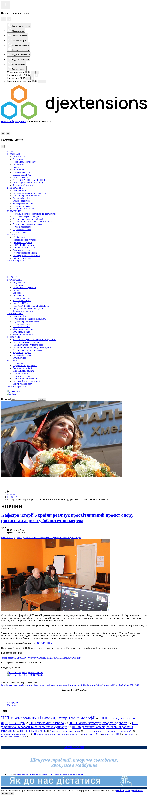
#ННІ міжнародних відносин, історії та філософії (25, 537)
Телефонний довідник (24, 185)
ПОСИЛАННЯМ (44, 643)
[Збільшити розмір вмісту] (37, 72)
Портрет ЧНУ (19, 190)
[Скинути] (3, 19)
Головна (11, 494)
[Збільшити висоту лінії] (32, 78)
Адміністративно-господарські (28, 224)
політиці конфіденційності (129, 790)
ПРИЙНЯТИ (7, 793)
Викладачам (19, 164)
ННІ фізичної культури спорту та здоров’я (108, 730)
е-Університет (19, 237)
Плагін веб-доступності (13, 121)
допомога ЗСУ (90, 734)
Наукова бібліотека (22, 229)
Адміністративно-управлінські (28, 219)
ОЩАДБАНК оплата (23, 245)
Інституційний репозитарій (26, 255)
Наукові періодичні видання (26, 195)
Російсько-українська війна (64, 730)
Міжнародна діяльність (24, 203)
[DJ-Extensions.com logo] (74, 118)
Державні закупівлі (22, 242)
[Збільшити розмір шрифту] (36, 75)
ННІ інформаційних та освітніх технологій (55, 734)
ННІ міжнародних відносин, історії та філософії (48, 717)
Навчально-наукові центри (26, 216)
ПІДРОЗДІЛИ (14, 211)
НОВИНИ (12, 151)
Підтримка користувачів (25, 240)
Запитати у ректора (16, 260)
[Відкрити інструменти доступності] (5, 5)
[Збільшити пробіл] (44, 81)
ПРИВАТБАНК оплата (24, 247)
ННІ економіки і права (46, 723)
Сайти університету (22, 258)
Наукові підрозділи (22, 227)
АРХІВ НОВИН (74, 747)
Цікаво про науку (21, 172)
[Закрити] (9, 19)
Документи (18, 169)
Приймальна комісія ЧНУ (13, 736)
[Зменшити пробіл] (40, 81)
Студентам (18, 159)
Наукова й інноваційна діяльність (29, 193)
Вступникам (19, 156)
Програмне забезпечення (25, 253)
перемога (128, 734)
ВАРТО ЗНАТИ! (21, 177)
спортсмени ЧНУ (110, 734)
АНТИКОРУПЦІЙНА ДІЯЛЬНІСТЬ (31, 180)
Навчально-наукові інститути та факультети (34, 214)
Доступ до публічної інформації (28, 182)
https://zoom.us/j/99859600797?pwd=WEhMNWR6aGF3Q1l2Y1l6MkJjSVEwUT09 (41, 658)
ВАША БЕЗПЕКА (22, 175)
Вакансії (17, 167)
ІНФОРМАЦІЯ (14, 154)
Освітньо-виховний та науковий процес (32, 221)
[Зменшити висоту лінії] (28, 78)
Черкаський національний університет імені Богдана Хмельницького (49, 774)
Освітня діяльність (22, 198)
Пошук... (5, 399)
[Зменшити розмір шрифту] (32, 75)
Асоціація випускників (24, 208)
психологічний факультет (14, 734)
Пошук (42, 399)
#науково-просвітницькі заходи (65, 537)
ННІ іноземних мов (32, 730)
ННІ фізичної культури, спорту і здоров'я (98, 723)
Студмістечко (19, 232)
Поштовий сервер (21, 250)
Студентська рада (21, 206)
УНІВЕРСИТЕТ (15, 188)
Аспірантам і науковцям (24, 162)
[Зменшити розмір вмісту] (33, 72)
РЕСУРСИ (12, 234)
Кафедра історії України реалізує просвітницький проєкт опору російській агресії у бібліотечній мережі (67, 517)
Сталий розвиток (21, 201)
